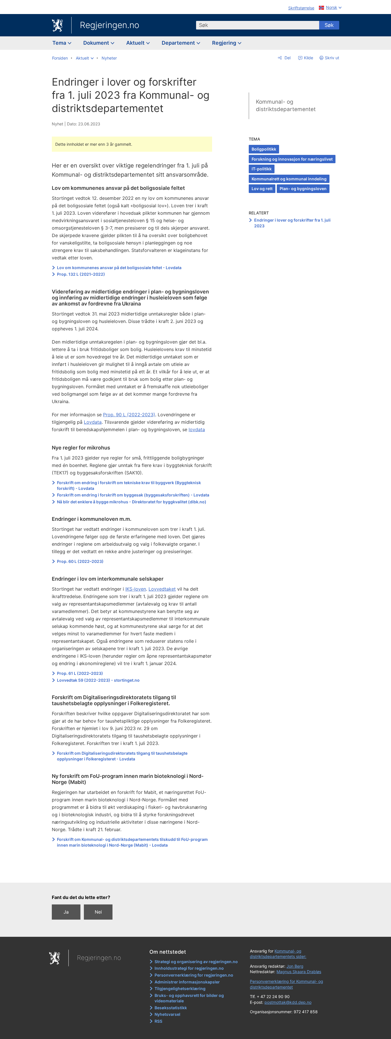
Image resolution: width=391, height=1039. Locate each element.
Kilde (308, 57)
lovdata (197, 429)
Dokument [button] (96, 43)
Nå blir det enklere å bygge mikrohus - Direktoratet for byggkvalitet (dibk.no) (131, 501)
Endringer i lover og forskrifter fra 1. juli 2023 (292, 223)
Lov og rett (262, 188)
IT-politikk (262, 168)
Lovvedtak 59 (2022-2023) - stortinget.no (98, 680)
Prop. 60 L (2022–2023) (80, 561)
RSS (158, 1021)
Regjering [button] (224, 43)
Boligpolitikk (264, 149)
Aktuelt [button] (136, 43)
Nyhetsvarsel (167, 1014)
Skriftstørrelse (301, 7)
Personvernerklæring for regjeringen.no (194, 975)
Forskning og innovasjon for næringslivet (292, 159)
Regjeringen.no (109, 25)
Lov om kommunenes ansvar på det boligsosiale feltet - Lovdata (119, 267)
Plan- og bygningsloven (303, 188)
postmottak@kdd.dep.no (287, 1002)
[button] (85, 58)
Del (287, 57)
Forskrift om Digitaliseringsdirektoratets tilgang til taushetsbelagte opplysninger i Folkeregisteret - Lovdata (122, 756)
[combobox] (257, 25)
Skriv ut (332, 57)
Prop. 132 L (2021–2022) (81, 274)
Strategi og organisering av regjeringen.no (196, 961)
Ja (66, 912)
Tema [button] (59, 43)
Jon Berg (295, 966)
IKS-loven (135, 589)
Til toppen (135, 874)
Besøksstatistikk (171, 1007)
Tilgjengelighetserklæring (180, 988)
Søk (329, 25)
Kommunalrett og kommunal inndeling (289, 178)
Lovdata (93, 422)
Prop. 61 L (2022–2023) (80, 673)
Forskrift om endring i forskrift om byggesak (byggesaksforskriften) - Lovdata (133, 494)
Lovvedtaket (162, 589)
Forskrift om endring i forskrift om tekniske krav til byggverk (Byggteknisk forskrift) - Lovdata (129, 485)
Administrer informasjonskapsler (187, 981)
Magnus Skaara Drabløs (299, 971)
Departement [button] (179, 43)
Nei (98, 912)
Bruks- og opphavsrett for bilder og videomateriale (189, 998)
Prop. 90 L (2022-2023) (129, 414)
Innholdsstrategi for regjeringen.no (189, 968)
